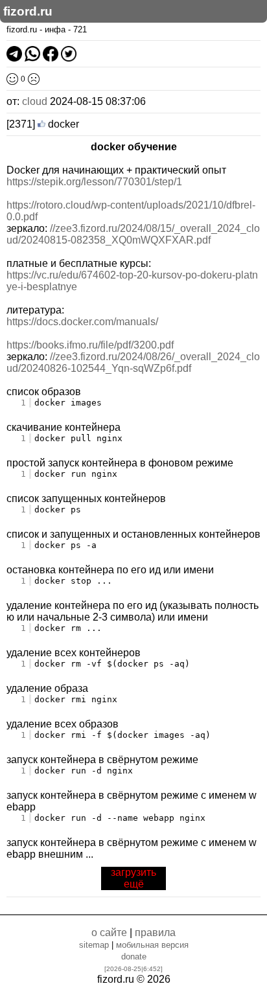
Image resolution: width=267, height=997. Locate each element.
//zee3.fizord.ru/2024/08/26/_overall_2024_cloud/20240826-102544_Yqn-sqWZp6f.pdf (133, 362)
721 (80, 29)
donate (133, 956)
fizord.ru (27, 11)
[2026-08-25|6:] (133, 968)
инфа (55, 29)
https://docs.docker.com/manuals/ (82, 321)
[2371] (20, 124)
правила (155, 932)
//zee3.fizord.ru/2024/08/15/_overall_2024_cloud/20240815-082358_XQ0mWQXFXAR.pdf (133, 234)
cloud (34, 101)
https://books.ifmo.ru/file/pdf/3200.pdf (90, 344)
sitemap (94, 945)
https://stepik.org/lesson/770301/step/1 (94, 181)
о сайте (109, 932)
